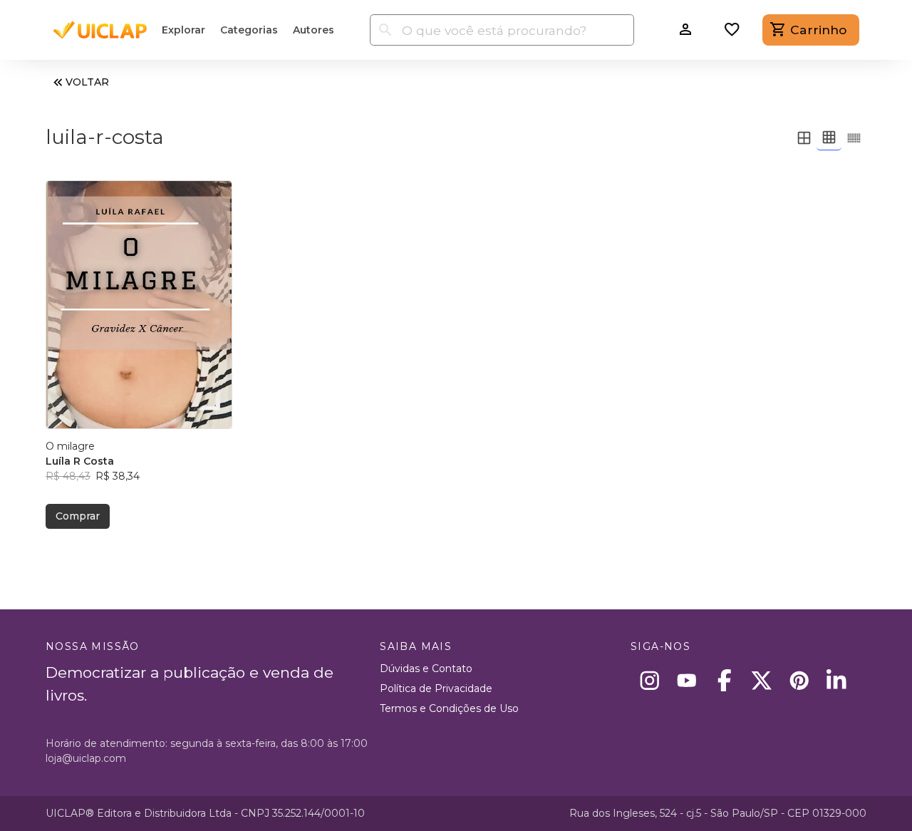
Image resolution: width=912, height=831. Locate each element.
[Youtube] (687, 680)
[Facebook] (724, 680)
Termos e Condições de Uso (449, 708)
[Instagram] (649, 680)
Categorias (249, 30)
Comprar (78, 516)
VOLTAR (87, 82)
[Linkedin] (837, 680)
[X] (762, 680)
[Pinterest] (799, 680)
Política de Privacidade (436, 688)
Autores (313, 30)
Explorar (183, 30)
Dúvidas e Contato (426, 668)
